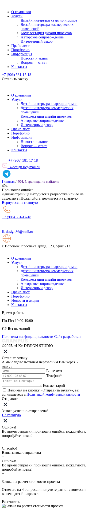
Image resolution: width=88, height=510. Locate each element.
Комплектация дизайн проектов (46, 33)
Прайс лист (20, 46)
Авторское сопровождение (42, 37)
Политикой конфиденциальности (53, 394)
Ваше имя (54, 371)
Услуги (17, 16)
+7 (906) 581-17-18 (16, 75)
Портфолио (20, 50)
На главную (11, 415)
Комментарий (54, 385)
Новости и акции (34, 58)
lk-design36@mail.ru (24, 167)
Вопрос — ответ (34, 62)
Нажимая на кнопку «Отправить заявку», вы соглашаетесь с (41, 392)
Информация (21, 54)
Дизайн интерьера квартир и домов (49, 20)
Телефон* (54, 376)
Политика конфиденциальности (27, 337)
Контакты (19, 67)
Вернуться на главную (20, 203)
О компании (21, 12)
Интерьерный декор (37, 41)
